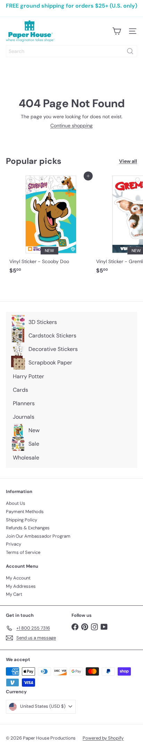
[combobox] (71, 51)
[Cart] (117, 31)
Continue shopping (71, 125)
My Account (18, 578)
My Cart (14, 594)
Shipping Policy (21, 520)
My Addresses (21, 586)
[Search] (130, 51)
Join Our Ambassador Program (38, 536)
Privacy (13, 544)
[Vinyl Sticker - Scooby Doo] (49, 226)
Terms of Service (23, 552)
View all (128, 161)
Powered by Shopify (103, 738)
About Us (15, 503)
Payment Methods (25, 511)
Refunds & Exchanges (28, 528)
